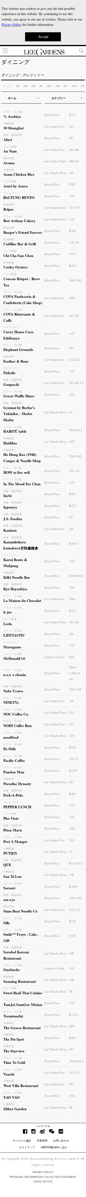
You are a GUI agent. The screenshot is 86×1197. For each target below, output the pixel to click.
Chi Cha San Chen (18, 254)
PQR (57, 86)
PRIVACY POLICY (43, 1172)
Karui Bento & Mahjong (15, 561)
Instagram (33, 1131)
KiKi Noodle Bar (16, 575)
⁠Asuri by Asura (15, 184)
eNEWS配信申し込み (54, 1147)
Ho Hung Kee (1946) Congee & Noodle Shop (22, 456)
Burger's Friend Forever (22, 230)
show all (7, 86)
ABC (18, 86)
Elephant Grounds (18, 348)
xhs (60, 1131)
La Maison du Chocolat (22, 599)
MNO (49, 86)
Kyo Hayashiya (15, 587)
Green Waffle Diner (18, 394)
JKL (41, 86)
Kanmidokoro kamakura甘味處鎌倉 (20, 543)
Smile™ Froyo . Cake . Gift (21, 935)
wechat (51, 1131)
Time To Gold (14, 1060)
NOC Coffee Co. (16, 712)
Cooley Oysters (15, 265)
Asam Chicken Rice (18, 173)
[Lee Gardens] (43, 52)
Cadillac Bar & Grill (19, 242)
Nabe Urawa (13, 689)
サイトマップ (27, 1147)
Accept (43, 37)
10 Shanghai (13, 126)
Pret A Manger (15, 840)
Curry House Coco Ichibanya (18, 333)
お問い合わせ (61, 1140)
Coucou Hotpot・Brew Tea (21, 280)
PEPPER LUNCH (17, 805)
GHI (33, 86)
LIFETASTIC (14, 633)
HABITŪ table (15, 430)
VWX (74, 86)
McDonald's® (14, 656)
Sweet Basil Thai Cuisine (22, 991)
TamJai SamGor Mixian (22, 1003)
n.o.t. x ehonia (14, 673)
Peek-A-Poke (13, 793)
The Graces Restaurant (22, 1026)
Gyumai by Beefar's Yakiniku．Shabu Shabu (19, 412)
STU (65, 86)
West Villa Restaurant (20, 1084)
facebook (25, 1131)
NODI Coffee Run (17, 724)
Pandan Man (13, 770)
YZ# (82, 86)
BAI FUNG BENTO (18, 196)
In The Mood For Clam (22, 482)
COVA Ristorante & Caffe (19, 315)
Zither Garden (15, 1107)
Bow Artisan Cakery (19, 219)
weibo (42, 1131)
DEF (25, 86)
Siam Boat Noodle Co (20, 909)
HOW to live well (16, 470)
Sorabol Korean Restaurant (16, 953)
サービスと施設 (22, 1140)
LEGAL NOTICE (43, 1181)
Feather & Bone (16, 359)
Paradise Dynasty (17, 782)
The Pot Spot (13, 1037)
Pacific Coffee (14, 758)
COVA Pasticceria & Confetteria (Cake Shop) (22, 297)
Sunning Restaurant (19, 979)
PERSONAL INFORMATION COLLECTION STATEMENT (43, 1176)
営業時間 (42, 1140)
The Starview (14, 1049)
